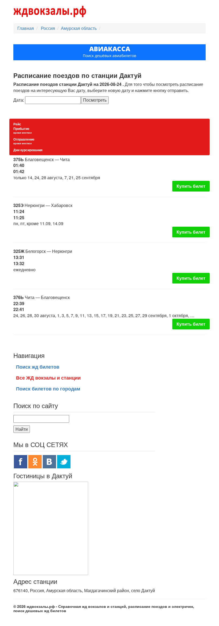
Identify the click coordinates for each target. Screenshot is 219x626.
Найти (21, 429)
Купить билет (191, 186)
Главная (25, 28)
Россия (48, 28)
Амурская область (79, 28)
